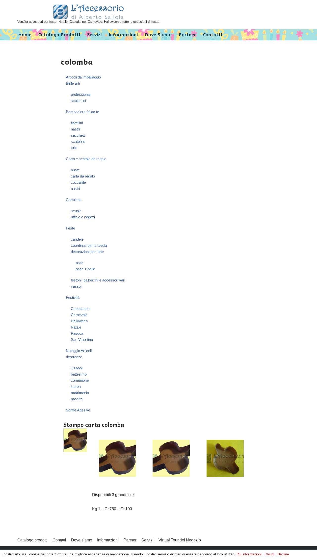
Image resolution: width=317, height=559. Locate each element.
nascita (76, 399)
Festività (72, 297)
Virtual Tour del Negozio (179, 540)
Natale (76, 327)
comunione (80, 380)
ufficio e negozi (83, 217)
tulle (74, 148)
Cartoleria (73, 200)
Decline (283, 554)
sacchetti (78, 135)
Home (24, 34)
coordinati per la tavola (89, 245)
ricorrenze (74, 357)
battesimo (79, 374)
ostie (79, 263)
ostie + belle (85, 269)
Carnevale (79, 315)
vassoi (76, 286)
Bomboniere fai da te (82, 112)
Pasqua (77, 333)
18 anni (76, 368)
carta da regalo (83, 176)
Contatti (212, 34)
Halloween (79, 321)
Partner (187, 34)
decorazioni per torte (87, 252)
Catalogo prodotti (59, 34)
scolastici (78, 101)
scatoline (78, 141)
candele (77, 239)
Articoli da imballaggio (83, 77)
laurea (76, 386)
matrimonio (80, 393)
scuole (76, 211)
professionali (81, 94)
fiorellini (77, 123)
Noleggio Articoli (79, 351)
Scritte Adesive (78, 410)
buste (75, 170)
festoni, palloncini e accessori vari (98, 280)
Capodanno (80, 308)
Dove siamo (158, 34)
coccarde (78, 182)
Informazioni (123, 34)
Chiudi (269, 554)
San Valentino (82, 339)
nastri (75, 129)
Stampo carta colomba (93, 424)
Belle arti (73, 83)
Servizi (94, 34)
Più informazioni (249, 554)
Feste (70, 228)
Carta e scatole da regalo (86, 159)
